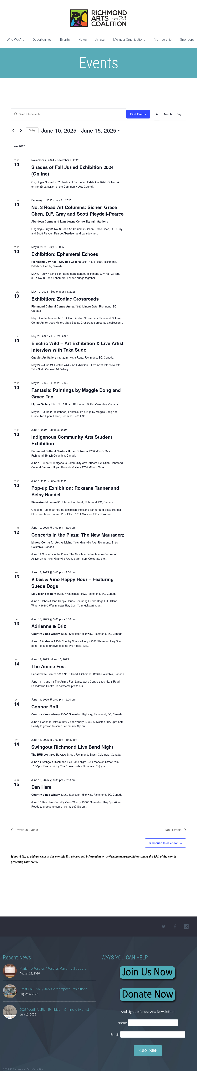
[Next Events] (20, 130)
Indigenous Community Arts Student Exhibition (71, 440)
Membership (163, 39)
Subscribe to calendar (163, 843)
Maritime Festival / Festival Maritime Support (53, 968)
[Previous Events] (13, 130)
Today (32, 130)
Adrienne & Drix (48, 626)
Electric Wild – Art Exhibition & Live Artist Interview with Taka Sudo (77, 346)
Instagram (186, 926)
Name (122, 1022)
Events (65, 39)
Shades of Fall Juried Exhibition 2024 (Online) (72, 170)
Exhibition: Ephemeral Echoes (64, 254)
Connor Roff (44, 706)
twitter (164, 926)
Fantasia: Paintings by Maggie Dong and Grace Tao (76, 393)
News (82, 39)
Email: (115, 1034)
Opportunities (42, 39)
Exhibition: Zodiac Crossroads (65, 298)
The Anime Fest (48, 666)
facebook (175, 926)
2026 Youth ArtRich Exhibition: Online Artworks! (54, 1009)
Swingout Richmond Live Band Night (72, 746)
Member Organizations (129, 39)
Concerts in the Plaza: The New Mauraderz (77, 534)
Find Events (138, 114)
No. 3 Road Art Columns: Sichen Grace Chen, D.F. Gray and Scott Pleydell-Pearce (77, 210)
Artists (100, 39)
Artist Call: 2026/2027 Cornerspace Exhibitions (53, 988)
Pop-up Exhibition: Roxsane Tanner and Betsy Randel (75, 491)
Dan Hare (41, 787)
